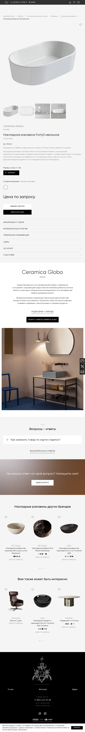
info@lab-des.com (42, 697)
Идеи (74, 689)
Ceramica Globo (13, 126)
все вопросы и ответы (42, 451)
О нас (11, 689)
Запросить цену (17, 212)
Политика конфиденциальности (42, 722)
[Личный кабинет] (70, 2)
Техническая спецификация (16, 235)
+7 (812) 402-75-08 (42, 700)
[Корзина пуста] (78, 2)
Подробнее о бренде (42, 312)
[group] (16, 539)
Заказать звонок (17, 206)
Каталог (43, 689)
